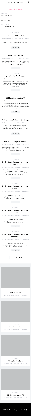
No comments (26, 38)
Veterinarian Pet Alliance (7, 26)
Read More (15, 47)
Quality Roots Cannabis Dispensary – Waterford (15, 235)
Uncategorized (5, 13)
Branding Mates (15, 2)
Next (20, 257)
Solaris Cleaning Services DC (15, 142)
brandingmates (9, 38)
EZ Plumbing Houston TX (15, 98)
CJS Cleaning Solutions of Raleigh (15, 120)
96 (17, 257)
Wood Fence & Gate (6, 21)
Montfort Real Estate (6, 15)
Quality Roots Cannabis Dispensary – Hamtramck (15, 163)
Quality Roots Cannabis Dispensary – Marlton (15, 187)
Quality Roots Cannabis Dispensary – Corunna (15, 211)
